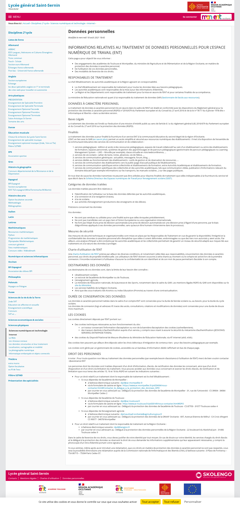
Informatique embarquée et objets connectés (29, 353)
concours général (16, 244)
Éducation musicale (18, 132)
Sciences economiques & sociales (25, 319)
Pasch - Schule (14, 61)
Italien (11, 211)
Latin (11, 217)
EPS (10, 151)
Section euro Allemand (18, 64)
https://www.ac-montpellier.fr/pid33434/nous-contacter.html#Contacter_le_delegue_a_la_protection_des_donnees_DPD (127, 386)
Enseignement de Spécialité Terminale (25, 105)
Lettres (12, 222)
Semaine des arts (16, 121)
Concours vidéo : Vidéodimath (21, 250)
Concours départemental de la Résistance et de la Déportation (30, 172)
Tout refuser (171, 502)
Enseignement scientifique (20, 307)
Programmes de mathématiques (23, 238)
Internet (91, 23)
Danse (11, 127)
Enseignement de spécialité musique (25, 140)
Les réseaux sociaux (18, 341)
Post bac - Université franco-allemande (26, 70)
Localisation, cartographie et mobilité (25, 347)
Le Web (12, 337)
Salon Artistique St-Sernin (20, 118)
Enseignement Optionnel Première (24, 112)
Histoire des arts (17, 195)
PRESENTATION (15, 99)
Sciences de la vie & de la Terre (24, 297)
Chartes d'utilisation (49, 478)
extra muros (13, 363)
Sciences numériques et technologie (67, 23)
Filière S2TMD (14, 146)
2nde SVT (12, 301)
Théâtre (12, 359)
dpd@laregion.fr (122, 427)
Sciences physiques (18, 325)
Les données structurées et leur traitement (28, 344)
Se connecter (190, 16)
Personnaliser (192, 502)
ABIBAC (11, 49)
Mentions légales (28, 478)
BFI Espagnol (14, 183)
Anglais (12, 76)
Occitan (12, 261)
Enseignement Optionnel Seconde (23, 109)
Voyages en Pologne (17, 286)
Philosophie (14, 276)
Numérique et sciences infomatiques (28, 256)
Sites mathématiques (18, 247)
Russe (11, 292)
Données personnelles (73, 478)
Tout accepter (150, 502)
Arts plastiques (16, 95)
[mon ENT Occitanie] (216, 17)
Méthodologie (14, 202)
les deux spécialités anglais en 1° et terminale (29, 86)
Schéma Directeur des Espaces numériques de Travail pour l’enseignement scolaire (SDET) (129, 178)
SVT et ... (12, 314)
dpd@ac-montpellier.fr (132, 382)
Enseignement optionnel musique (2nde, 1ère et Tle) (32, 143)
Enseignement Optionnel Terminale (24, 115)
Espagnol (13, 179)
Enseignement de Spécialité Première (25, 102)
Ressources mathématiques (21, 232)
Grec (10, 161)
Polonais (12, 282)
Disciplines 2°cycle (40, 23)
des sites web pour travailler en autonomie (27, 90)
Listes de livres (16, 39)
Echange (12, 83)
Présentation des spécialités (23, 380)
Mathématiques (16, 227)
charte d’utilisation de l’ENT (86, 254)
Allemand (13, 45)
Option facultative (16, 366)
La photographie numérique (21, 350)
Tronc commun (15, 58)
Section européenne (17, 80)
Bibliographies (14, 206)
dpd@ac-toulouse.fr (130, 401)
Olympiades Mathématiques (21, 241)
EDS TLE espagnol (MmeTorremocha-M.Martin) (29, 189)
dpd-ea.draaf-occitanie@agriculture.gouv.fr (141, 414)
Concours (12, 311)
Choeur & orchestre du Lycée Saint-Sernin (27, 136)
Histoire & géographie (19, 167)
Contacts (12, 478)
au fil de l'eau (14, 369)
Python (11, 235)
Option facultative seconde (20, 199)
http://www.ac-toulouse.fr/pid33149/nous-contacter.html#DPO (153, 403)
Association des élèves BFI (20, 271)
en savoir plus (100, 139)
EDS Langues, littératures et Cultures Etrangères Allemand (30, 53)
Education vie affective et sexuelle (23, 304)
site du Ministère (83, 285)
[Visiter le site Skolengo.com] (214, 477)
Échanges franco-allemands (21, 67)
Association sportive (17, 156)
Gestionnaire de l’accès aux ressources (180, 97)
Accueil (26, 23)
